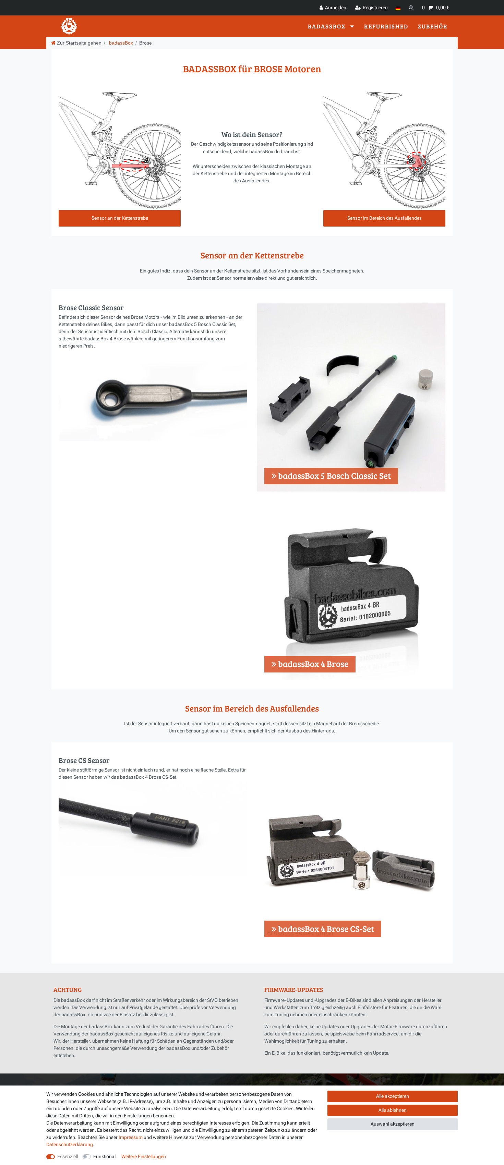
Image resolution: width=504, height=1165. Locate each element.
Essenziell (67, 1156)
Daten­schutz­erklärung (69, 1144)
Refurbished (386, 26)
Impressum (131, 1137)
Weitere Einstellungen (143, 1156)
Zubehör (433, 26)
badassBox (328, 26)
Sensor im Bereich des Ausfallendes (384, 218)
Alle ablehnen (393, 1110)
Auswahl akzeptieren (393, 1124)
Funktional (104, 1156)
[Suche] (411, 8)
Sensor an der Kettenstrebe (120, 218)
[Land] (398, 8)
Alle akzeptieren (392, 1096)
